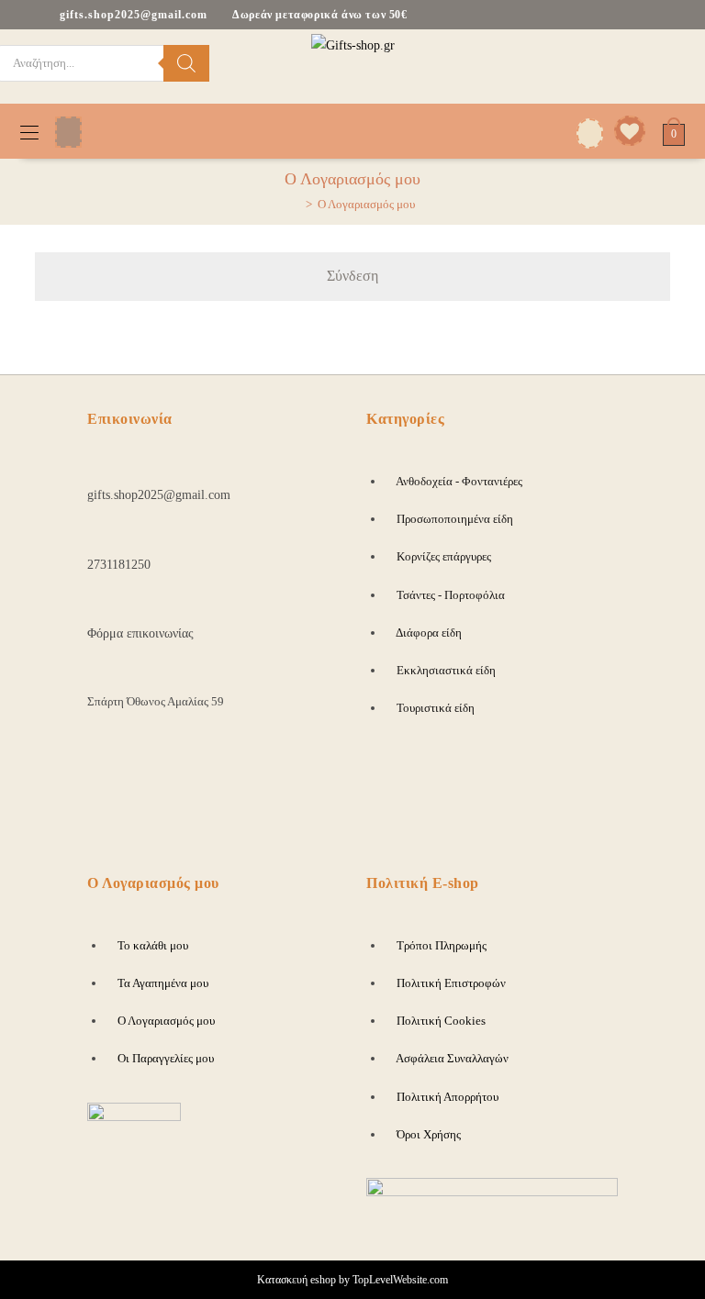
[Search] (186, 63)
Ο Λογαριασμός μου (366, 204)
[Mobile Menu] (29, 131)
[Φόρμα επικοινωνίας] (97, 604)
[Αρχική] (295, 204)
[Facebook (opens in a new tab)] (626, 63)
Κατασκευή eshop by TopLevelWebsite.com (352, 1279)
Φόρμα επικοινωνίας (140, 633)
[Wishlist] (625, 131)
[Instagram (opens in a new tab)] (655, 63)
